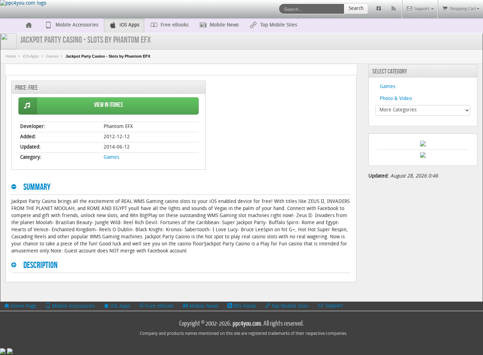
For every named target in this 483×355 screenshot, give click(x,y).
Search (356, 8)
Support (333, 306)
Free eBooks (159, 306)
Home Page (22, 306)
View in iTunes (108, 105)
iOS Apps (31, 56)
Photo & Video (396, 98)
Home (11, 56)
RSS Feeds (244, 306)
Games (52, 56)
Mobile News (203, 306)
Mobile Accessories (73, 306)
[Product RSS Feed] (394, 9)
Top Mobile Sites (289, 306)
